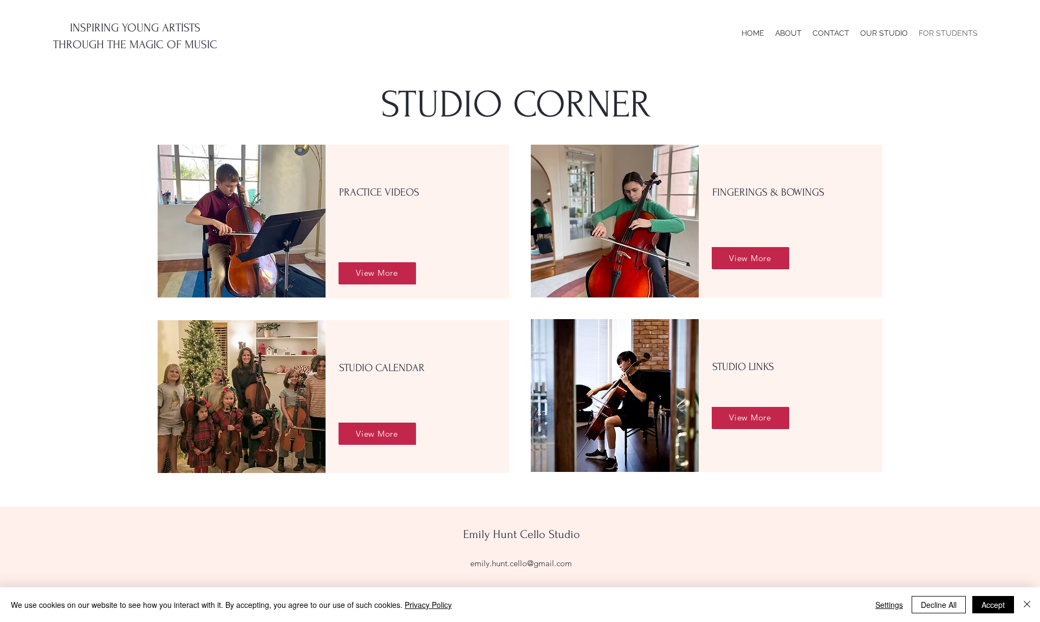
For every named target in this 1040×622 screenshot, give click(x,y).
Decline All (939, 604)
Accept (993, 604)
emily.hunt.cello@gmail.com (521, 563)
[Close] (1027, 604)
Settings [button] (889, 604)
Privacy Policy (428, 604)
